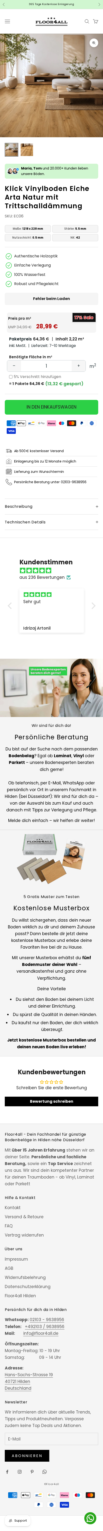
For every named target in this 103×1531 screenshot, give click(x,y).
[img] (54, 570)
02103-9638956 (73, 482)
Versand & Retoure (24, 1217)
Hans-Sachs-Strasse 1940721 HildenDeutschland (29, 1381)
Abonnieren (27, 1456)
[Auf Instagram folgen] (19, 1471)
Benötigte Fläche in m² (30, 356)
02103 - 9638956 (47, 1320)
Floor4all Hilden (20, 1296)
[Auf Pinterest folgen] (32, 1471)
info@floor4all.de (40, 1333)
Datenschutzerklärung (28, 1287)
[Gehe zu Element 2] (27, 149)
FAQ (9, 1226)
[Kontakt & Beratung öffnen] (90, 1518)
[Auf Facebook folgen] (7, 1471)
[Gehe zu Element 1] (11, 149)
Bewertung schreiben (51, 1101)
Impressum (16, 1259)
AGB (9, 1268)
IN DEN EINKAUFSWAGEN (51, 407)
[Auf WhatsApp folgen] (44, 1471)
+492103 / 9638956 (44, 1326)
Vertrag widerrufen (24, 1235)
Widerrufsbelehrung (25, 1277)
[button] (10, 605)
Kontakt (13, 1208)
